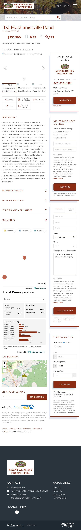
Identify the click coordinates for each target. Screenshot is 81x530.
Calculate (64, 384)
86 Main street (26, 496)
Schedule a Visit (70, 209)
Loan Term (57, 342)
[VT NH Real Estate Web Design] (67, 525)
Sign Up (66, 6)
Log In (58, 6)
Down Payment (59, 362)
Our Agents (57, 105)
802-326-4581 (44, 6)
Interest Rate (58, 371)
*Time (55, 242)
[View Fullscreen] (4, 371)
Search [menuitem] (56, 487)
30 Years (68, 342)
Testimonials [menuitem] (59, 498)
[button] (58, 17)
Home (4, 429)
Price (55, 352)
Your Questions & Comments (64, 251)
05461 (6, 432)
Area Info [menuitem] (57, 491)
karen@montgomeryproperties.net (29, 491)
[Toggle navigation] (75, 5)
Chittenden (26, 429)
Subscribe (65, 187)
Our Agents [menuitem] (59, 494)
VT (19, 429)
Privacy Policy (58, 178)
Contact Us (65, 100)
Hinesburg (37, 429)
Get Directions (37, 397)
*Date (55, 233)
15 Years (59, 346)
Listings (12, 429)
